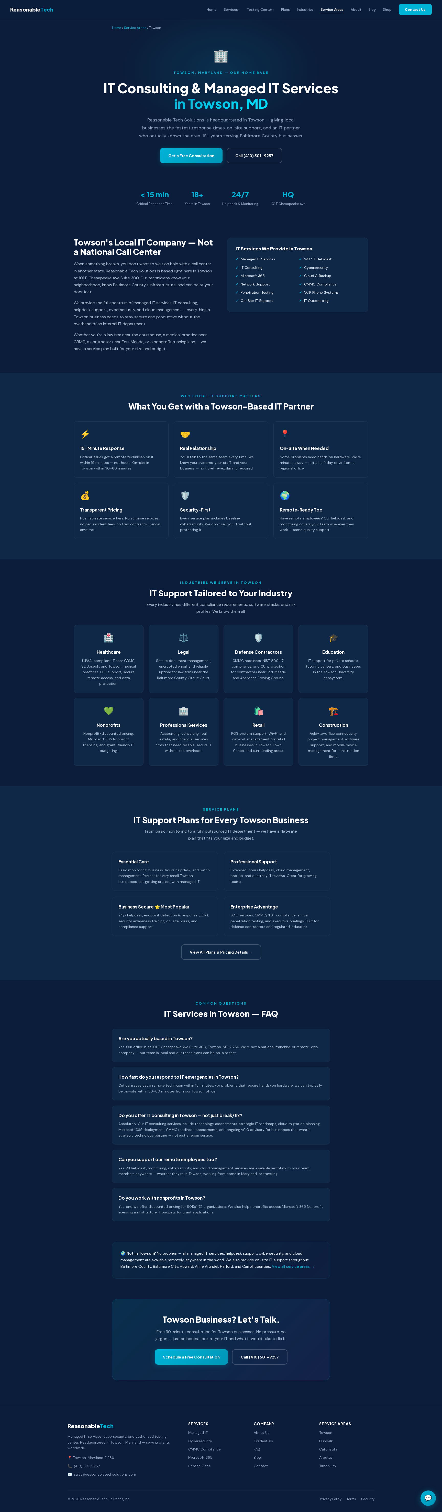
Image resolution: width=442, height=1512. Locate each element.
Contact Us (415, 9)
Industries (305, 9)
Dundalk (326, 1441)
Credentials (263, 1441)
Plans (285, 9)
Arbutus (326, 1457)
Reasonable (31, 9)
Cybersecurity (200, 1441)
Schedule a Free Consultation (191, 1356)
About (356, 9)
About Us (261, 1432)
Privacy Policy (330, 1499)
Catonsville (328, 1449)
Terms (351, 1499)
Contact (261, 1466)
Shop (387, 9)
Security (367, 1499)
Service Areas (332, 9)
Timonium (327, 1466)
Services (231, 9)
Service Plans (199, 1466)
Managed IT (198, 1432)
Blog (372, 9)
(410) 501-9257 (87, 1466)
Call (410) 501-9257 (254, 155)
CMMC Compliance (204, 1449)
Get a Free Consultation (191, 155)
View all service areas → (293, 1266)
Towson (325, 1432)
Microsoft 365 (200, 1457)
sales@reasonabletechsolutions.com (105, 1474)
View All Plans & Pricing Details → (221, 951)
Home (212, 9)
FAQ (257, 1449)
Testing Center (259, 9)
